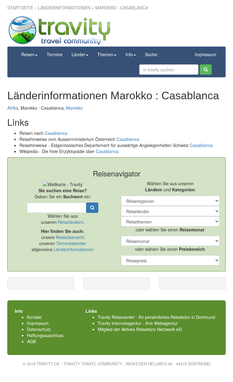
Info (129, 54)
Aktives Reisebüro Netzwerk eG (151, 329)
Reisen (28, 54)
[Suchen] (206, 69)
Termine (54, 54)
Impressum (205, 54)
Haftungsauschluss (45, 335)
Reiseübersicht (70, 237)
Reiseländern (70, 222)
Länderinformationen (74, 249)
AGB (31, 341)
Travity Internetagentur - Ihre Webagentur (138, 323)
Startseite (20, 8)
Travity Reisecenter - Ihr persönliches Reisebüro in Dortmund (156, 317)
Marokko (74, 108)
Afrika (12, 108)
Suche (151, 54)
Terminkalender (71, 243)
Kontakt (34, 317)
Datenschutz (39, 329)
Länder (78, 54)
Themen (105, 54)
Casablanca (56, 133)
